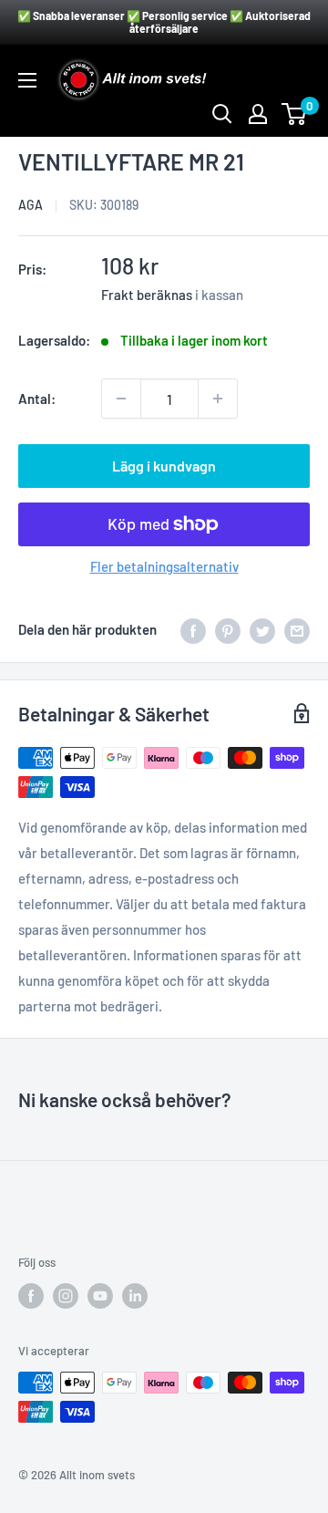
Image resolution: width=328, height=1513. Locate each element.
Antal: (37, 398)
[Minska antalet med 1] (121, 398)
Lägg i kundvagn (164, 465)
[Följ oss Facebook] (31, 1296)
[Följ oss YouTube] (100, 1296)
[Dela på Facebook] (193, 629)
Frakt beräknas (146, 294)
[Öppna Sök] (222, 114)
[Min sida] (258, 114)
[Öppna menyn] (27, 80)
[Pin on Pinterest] (228, 629)
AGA (30, 204)
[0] (294, 114)
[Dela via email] (297, 629)
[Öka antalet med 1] (218, 398)
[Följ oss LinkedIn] (135, 1296)
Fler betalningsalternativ (164, 566)
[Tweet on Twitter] (262, 629)
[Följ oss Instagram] (65, 1296)
